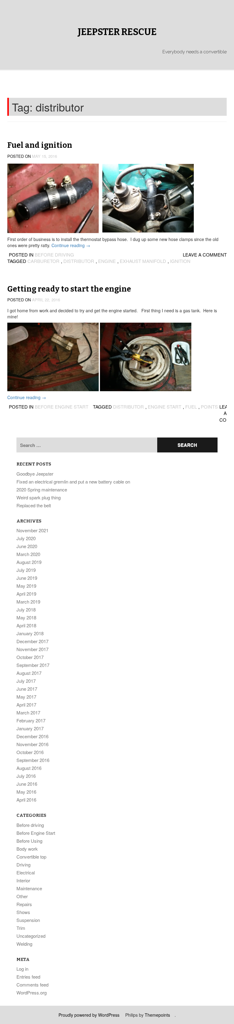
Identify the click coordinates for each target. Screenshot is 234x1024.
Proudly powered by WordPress (88, 1015)
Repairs (24, 904)
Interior (23, 880)
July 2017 (26, 681)
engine (107, 261)
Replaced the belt (33, 505)
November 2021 (32, 530)
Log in (22, 969)
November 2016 (32, 744)
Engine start (164, 406)
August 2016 (28, 768)
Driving (23, 864)
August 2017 (28, 673)
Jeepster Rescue (117, 32)
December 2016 (32, 736)
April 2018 (26, 625)
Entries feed (28, 976)
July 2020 (26, 538)
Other (22, 896)
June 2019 (26, 578)
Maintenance (29, 888)
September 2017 (32, 665)
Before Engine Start (61, 406)
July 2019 (26, 570)
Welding (24, 944)
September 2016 (32, 760)
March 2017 (28, 712)
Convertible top (31, 856)
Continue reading (70, 245)
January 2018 (30, 633)
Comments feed (32, 984)
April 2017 (26, 704)
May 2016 (26, 791)
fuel (191, 406)
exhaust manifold (143, 261)
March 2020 (28, 554)
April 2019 (26, 593)
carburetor (43, 261)
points (209, 406)
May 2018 (26, 617)
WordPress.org (31, 992)
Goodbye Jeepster (34, 473)
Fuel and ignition (39, 145)
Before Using (29, 841)
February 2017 (30, 720)
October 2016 (30, 752)
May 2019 (26, 586)
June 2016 (26, 784)
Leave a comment (205, 254)
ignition (180, 261)
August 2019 (28, 562)
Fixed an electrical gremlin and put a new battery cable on (73, 481)
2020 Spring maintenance (41, 489)
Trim (20, 928)
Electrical (25, 872)
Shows (23, 912)
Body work (27, 848)
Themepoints (157, 1015)
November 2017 (32, 649)
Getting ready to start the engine (69, 289)
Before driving (54, 254)
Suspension (28, 920)
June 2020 (26, 546)
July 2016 (26, 776)
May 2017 (26, 696)
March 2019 (28, 601)
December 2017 (32, 641)
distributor (78, 261)
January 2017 (30, 728)
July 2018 (26, 609)
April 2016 (26, 799)
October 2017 (30, 657)
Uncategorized (30, 936)
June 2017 (26, 689)
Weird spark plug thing (38, 497)
